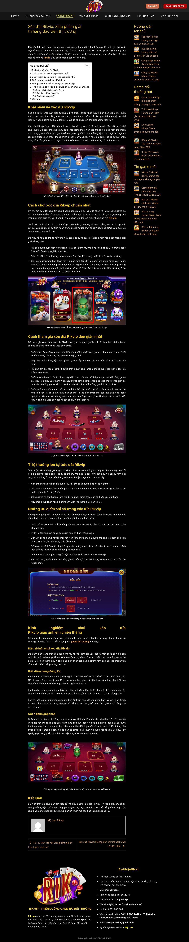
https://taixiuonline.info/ (128, 904)
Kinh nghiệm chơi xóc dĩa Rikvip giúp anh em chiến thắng (60, 87)
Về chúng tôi (169, 16)
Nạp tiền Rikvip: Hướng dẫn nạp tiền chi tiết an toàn (146, 40)
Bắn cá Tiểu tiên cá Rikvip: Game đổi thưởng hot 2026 (146, 203)
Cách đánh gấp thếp (46, 96)
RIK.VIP (15, 16)
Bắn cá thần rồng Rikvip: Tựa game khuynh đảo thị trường (146, 230)
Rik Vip (112, 218)
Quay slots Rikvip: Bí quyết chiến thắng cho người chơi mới (147, 101)
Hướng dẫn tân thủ (38, 16)
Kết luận (36, 99)
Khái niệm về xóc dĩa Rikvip (45, 70)
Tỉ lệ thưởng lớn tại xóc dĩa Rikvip (48, 80)
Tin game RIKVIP (88, 16)
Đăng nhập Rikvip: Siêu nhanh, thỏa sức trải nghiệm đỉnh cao (147, 64)
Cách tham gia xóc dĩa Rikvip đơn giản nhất (54, 77)
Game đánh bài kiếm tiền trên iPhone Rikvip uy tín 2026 (147, 191)
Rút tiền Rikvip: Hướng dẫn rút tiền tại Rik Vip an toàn (146, 52)
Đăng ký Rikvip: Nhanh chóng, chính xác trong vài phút (146, 76)
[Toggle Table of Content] (86, 66)
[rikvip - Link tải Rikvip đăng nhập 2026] (94, 6)
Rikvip (47, 57)
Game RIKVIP (65, 16)
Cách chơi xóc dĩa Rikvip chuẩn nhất (50, 73)
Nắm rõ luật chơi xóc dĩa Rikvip (50, 90)
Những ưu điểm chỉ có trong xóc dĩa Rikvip (53, 83)
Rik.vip (80, 919)
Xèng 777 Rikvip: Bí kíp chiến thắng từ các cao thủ (147, 155)
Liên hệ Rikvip (145, 16)
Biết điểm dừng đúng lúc (48, 93)
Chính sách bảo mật (117, 16)
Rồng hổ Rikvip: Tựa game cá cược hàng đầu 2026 (147, 144)
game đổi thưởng (80, 641)
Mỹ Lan (129, 927)
